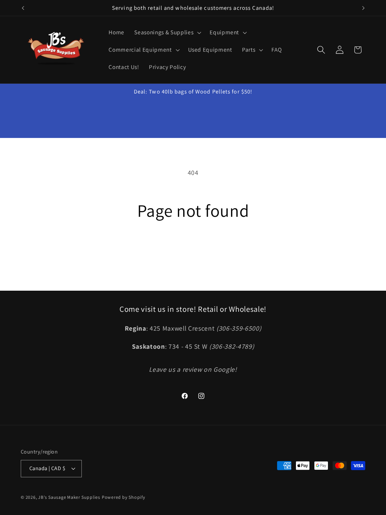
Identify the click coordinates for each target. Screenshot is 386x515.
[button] (167, 32)
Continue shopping (193, 252)
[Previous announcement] (23, 8)
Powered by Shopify (124, 497)
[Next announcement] (363, 8)
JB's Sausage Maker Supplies (69, 497)
